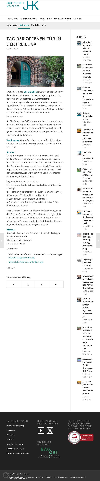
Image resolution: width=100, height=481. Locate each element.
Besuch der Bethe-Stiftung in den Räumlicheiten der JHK (88, 194)
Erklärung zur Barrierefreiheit (18, 453)
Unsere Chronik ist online (87, 116)
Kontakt (10, 439)
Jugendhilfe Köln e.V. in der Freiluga (26, 262)
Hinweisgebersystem (15, 444)
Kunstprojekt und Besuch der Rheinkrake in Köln (88, 387)
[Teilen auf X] (28, 284)
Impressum (11, 430)
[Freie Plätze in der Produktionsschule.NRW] (2, 240)
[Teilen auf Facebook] (14, 284)
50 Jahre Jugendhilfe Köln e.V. (88, 262)
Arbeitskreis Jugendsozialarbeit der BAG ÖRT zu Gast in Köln (88, 282)
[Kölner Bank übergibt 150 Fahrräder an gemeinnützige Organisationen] (98, 240)
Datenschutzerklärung (15, 425)
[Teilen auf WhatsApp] (42, 284)
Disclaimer (10, 435)
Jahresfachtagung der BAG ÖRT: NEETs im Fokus (88, 48)
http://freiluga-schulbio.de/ (22, 257)
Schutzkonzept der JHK (15, 449)
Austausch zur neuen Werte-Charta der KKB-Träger (87, 365)
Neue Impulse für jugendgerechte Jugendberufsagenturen (88, 307)
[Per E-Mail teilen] (56, 284)
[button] (5, 475)
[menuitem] (13, 18)
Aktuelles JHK (12, 48)
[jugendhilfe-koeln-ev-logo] (23, 7)
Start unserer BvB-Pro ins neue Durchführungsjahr (88, 71)
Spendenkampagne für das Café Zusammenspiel (88, 217)
